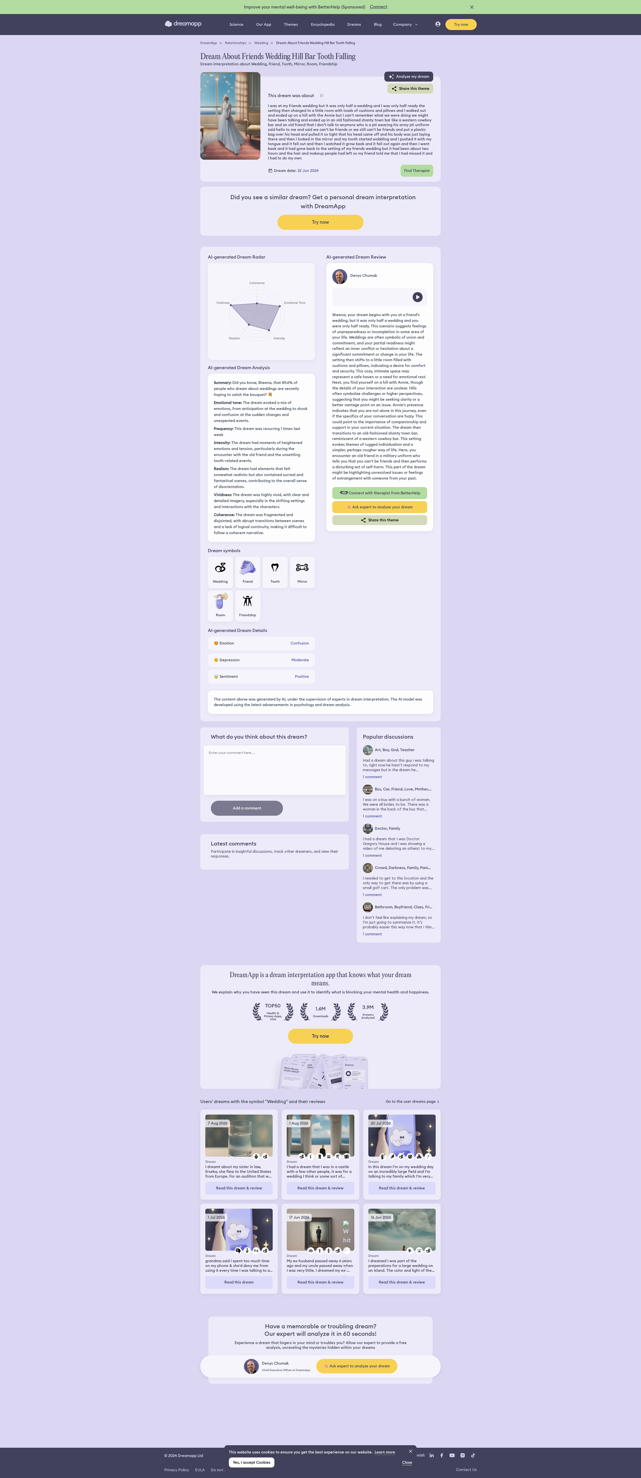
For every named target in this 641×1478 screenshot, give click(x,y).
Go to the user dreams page (411, 1101)
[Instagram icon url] (462, 1455)
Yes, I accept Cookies (251, 1462)
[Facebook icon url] (441, 1455)
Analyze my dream (412, 76)
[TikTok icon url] (473, 1455)
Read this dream (239, 1282)
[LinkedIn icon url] (432, 1455)
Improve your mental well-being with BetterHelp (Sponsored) (304, 7)
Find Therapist (417, 170)
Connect (378, 7)
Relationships (235, 43)
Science (236, 24)
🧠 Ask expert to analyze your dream (380, 507)
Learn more (385, 1452)
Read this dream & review (239, 1188)
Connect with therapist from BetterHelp (384, 493)
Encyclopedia (323, 24)
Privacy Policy (176, 1469)
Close (407, 1462)
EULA (200, 1469)
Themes (291, 24)
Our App (263, 24)
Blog (378, 24)
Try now (461, 24)
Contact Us (466, 1469)
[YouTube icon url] (452, 1455)
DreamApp (208, 43)
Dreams (354, 24)
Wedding (261, 43)
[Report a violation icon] (321, 96)
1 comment (372, 777)
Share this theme (414, 88)
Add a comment (247, 808)
